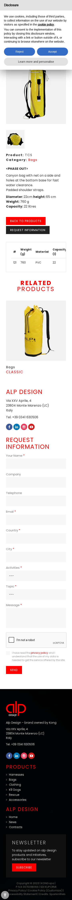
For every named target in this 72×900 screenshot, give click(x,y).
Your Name (15, 455)
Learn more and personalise (36, 61)
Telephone (14, 493)
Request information (27, 230)
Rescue (14, 795)
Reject (20, 51)
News (12, 822)
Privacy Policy (17, 890)
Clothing (15, 785)
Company (13, 474)
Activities (14, 568)
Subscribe (24, 867)
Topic (11, 586)
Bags (32, 160)
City (10, 549)
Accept (52, 51)
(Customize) (54, 890)
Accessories (17, 800)
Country (13, 530)
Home (13, 817)
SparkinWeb (57, 894)
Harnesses (16, 775)
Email (11, 511)
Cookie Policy (36, 890)
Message (14, 605)
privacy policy (39, 653)
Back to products (25, 221)
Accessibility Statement (22, 894)
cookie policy (46, 24)
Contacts (15, 827)
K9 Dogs (15, 790)
